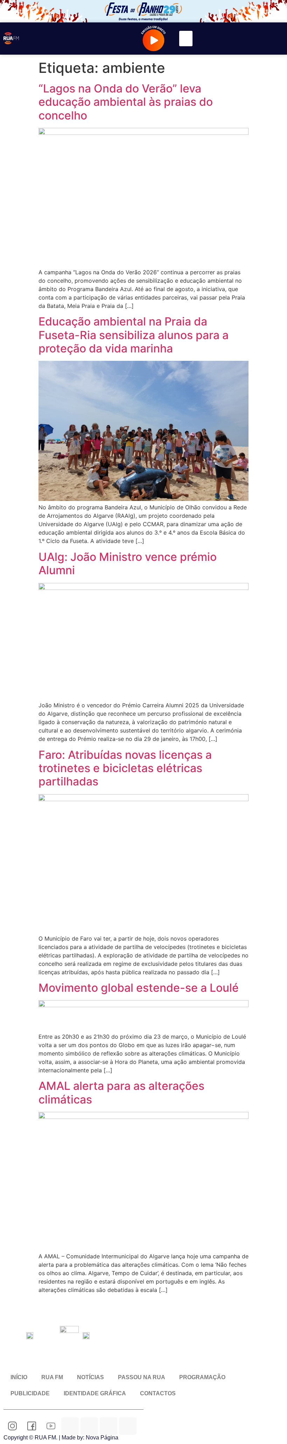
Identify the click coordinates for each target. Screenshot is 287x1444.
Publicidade (30, 1393)
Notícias (90, 1377)
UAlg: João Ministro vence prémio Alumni (127, 563)
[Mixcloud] (89, 1426)
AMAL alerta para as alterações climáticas (121, 1092)
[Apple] (127, 1426)
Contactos (158, 1393)
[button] (185, 38)
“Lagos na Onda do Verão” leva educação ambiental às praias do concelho (125, 102)
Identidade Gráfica (95, 1393)
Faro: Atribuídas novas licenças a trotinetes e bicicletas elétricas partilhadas (125, 768)
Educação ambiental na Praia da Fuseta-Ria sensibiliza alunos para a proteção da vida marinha (133, 335)
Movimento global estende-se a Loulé (138, 988)
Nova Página (102, 1437)
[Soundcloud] (70, 1426)
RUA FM (52, 1377)
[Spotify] (108, 1426)
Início (18, 1377)
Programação (202, 1377)
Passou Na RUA (141, 1377)
